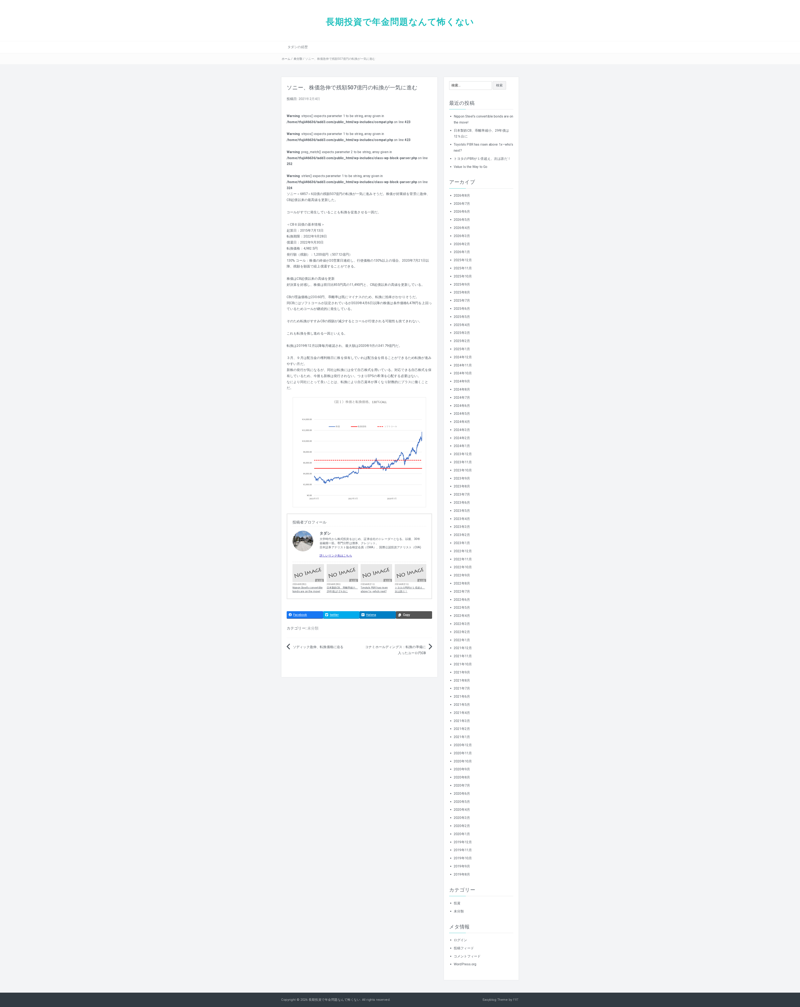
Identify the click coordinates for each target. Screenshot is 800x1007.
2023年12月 (463, 454)
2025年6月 (462, 309)
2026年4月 (462, 228)
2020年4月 (462, 810)
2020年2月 (462, 826)
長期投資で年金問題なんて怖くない (400, 21)
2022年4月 (462, 616)
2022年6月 (462, 600)
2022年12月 (463, 551)
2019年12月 (463, 842)
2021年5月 (462, 705)
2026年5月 (462, 220)
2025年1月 (462, 349)
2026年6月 (462, 212)
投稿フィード (464, 948)
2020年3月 (462, 818)
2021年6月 (462, 696)
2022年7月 (462, 591)
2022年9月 (462, 575)
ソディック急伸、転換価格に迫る (318, 647)
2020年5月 (462, 802)
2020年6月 (462, 794)
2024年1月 (462, 446)
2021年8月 (462, 680)
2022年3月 (462, 624)
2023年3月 (462, 527)
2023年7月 (462, 494)
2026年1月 (462, 252)
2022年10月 (463, 567)
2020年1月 (462, 834)
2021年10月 (463, 664)
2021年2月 (462, 729)
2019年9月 (462, 866)
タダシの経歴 (298, 47)
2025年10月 (463, 276)
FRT (516, 1000)
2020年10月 (463, 761)
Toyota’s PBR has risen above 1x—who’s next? (374, 589)
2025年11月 (463, 268)
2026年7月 (462, 204)
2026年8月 (462, 195)
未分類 (298, 58)
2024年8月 (462, 389)
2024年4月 (462, 422)
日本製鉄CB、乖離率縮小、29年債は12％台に (342, 589)
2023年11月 (463, 462)
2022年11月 (463, 559)
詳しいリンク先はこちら (336, 555)
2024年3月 (462, 430)
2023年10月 (463, 470)
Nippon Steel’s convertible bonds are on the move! (307, 589)
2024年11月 (463, 365)
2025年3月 (462, 333)
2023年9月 (462, 478)
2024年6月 (462, 406)
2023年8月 (462, 486)
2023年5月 (462, 511)
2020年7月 (462, 785)
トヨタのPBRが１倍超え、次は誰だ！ (410, 589)
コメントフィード (467, 956)
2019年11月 (463, 850)
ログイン (460, 940)
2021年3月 (462, 721)
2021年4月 (462, 713)
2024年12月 (463, 357)
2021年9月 (462, 672)
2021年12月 (463, 648)
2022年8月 (462, 583)
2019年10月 (463, 858)
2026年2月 (462, 244)
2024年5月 (462, 414)
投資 (457, 903)
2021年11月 (463, 656)
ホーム (286, 58)
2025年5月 (462, 317)
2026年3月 (462, 236)
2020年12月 (463, 745)
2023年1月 (462, 543)
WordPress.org (465, 964)
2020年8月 (462, 777)
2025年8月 (462, 292)
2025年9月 (462, 284)
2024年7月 (462, 398)
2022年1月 (462, 640)
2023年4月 (462, 519)
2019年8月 (462, 874)
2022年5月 (462, 608)
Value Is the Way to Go (471, 167)
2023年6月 (462, 503)
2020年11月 (463, 753)
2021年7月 (462, 688)
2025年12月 (463, 260)
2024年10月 (463, 373)
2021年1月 (462, 737)
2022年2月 (462, 632)
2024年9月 (462, 381)
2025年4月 (462, 325)
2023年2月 (462, 535)
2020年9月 (462, 769)
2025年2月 (462, 341)
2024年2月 (462, 438)
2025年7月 (462, 300)
